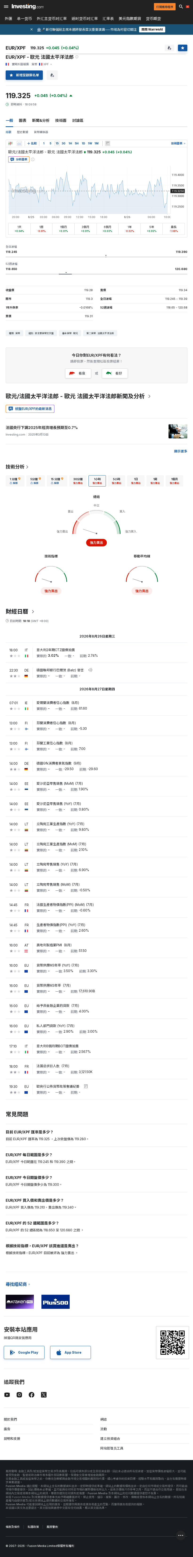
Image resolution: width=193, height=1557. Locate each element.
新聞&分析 (41, 120)
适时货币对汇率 (85, 18)
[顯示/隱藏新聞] (107, 143)
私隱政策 (33, 1527)
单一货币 (24, 18)
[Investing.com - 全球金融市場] (28, 6)
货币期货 (153, 18)
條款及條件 (13, 1527)
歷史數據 (22, 132)
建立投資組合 (110, 1439)
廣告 (7, 1429)
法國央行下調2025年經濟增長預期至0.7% (42, 427)
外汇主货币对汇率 (52, 18)
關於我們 (10, 1419)
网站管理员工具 (111, 1448)
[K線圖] (10, 143)
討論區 (78, 120)
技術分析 (15, 467)
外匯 (8, 18)
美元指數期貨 (130, 18)
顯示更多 (180, 451)
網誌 (103, 1419)
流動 (103, 1429)
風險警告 (52, 1527)
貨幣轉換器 (41, 132)
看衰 (82, 373)
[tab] (15, 481)
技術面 (61, 120)
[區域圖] (19, 143)
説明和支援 (12, 1439)
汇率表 (108, 18)
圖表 (22, 120)
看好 (118, 373)
